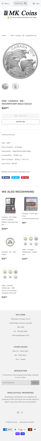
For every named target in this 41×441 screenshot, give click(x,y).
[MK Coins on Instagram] (22, 413)
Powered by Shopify (27, 422)
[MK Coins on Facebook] (18, 413)
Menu (6, 4)
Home (4, 35)
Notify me (20, 122)
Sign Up (35, 383)
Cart (37, 4)
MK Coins (14, 422)
